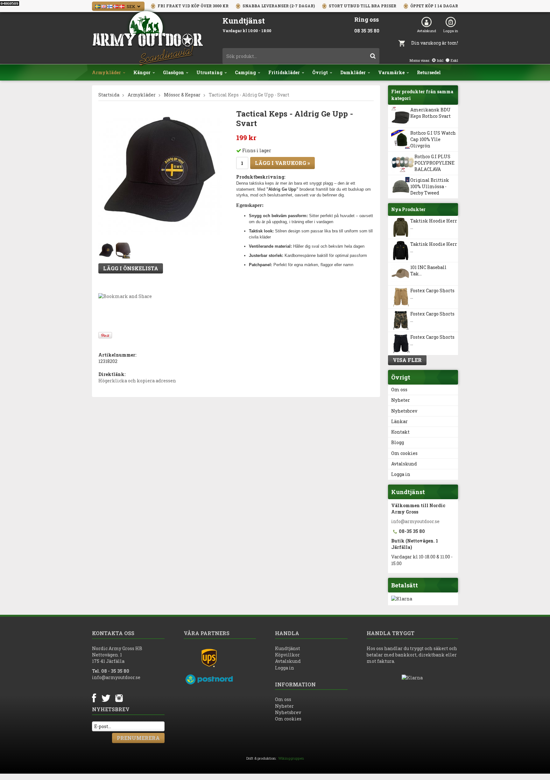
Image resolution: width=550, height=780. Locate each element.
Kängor (142, 72)
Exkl (454, 60)
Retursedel (429, 72)
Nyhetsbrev (404, 411)
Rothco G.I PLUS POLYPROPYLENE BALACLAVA (434, 163)
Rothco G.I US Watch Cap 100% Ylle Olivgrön (433, 139)
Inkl (440, 60)
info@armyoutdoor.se (415, 521)
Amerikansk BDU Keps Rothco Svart (430, 113)
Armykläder (106, 72)
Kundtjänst (287, 648)
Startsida (108, 95)
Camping (245, 72)
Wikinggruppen (291, 758)
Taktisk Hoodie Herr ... (433, 224)
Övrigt (320, 72)
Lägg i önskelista (130, 268)
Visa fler (407, 360)
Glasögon (173, 72)
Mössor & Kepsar (182, 95)
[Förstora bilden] (160, 172)
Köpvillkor (287, 655)
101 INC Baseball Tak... (428, 270)
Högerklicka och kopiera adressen (137, 381)
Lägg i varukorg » (282, 163)
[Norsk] (115, 6)
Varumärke (391, 72)
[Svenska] (97, 6)
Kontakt (400, 432)
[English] (103, 6)
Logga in (450, 30)
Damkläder (353, 72)
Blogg (397, 442)
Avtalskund (426, 30)
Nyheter (400, 400)
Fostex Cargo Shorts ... (432, 293)
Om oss (399, 389)
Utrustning (209, 72)
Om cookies (404, 453)
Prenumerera (138, 737)
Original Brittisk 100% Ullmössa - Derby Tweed (429, 186)
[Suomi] (109, 6)
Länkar (399, 421)
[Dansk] (121, 6)
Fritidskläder (284, 72)
